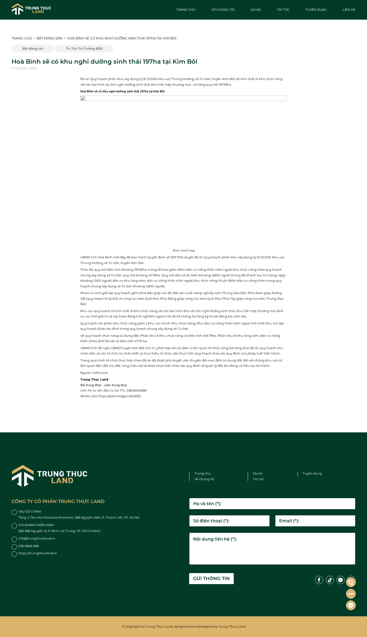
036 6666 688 (28, 546)
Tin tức (283, 10)
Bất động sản (49, 38)
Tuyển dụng (316, 10)
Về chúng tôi (223, 10)
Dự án (256, 10)
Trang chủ (186, 10)
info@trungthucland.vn (36, 538)
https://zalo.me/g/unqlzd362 (119, 396)
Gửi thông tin (211, 578)
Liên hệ (349, 10)
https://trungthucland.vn (37, 553)
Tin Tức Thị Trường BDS (84, 48)
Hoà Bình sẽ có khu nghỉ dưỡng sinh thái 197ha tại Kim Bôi (122, 38)
